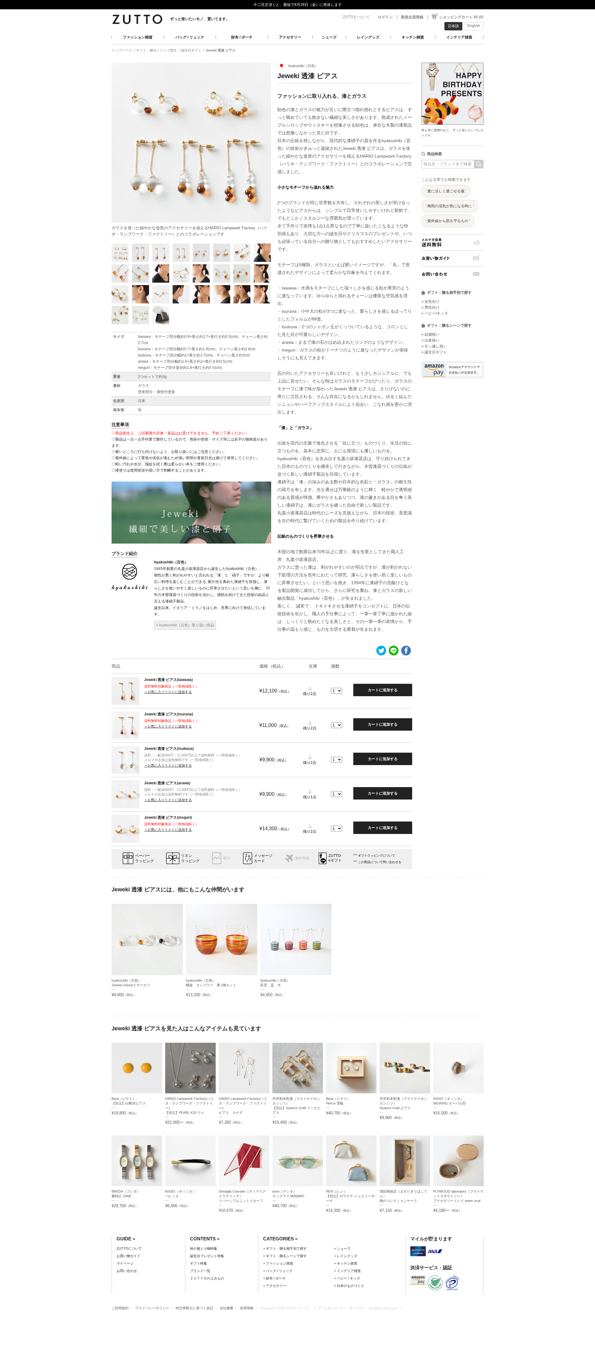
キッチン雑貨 (413, 37)
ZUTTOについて (356, 17)
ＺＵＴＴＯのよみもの (207, 1278)
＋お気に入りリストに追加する (168, 692)
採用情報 (246, 1308)
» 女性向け (430, 301)
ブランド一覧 (200, 1271)
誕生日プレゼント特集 (207, 1256)
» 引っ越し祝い (434, 346)
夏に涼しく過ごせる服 (446, 191)
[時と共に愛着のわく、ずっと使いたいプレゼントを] (452, 61)
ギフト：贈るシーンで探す (156, 50)
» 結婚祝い (430, 334)
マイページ (125, 1263)
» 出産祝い (430, 340)
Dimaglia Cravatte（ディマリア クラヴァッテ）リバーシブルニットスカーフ (242, 1196)
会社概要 (226, 1308)
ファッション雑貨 (137, 37)
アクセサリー (290, 37)
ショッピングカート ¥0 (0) (461, 17)
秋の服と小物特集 (203, 1248)
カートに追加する (383, 690)
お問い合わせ (452, 274)
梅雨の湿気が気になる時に (449, 206)
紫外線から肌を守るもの (447, 221)
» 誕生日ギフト (434, 352)
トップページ (122, 50)
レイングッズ (368, 37)
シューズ (329, 37)
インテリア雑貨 (459, 37)
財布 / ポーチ (242, 37)
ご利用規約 (120, 1308)
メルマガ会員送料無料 (452, 242)
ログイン (385, 17)
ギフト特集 (198, 1263)
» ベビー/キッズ (434, 313)
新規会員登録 (412, 17)
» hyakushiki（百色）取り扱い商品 (185, 625)
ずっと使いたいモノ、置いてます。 (200, 19)
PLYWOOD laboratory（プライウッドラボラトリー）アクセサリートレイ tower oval (458, 1196)
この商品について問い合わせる (379, 862)
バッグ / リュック (189, 37)
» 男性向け (430, 307)
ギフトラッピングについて (376, 855)
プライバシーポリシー (152, 1308)
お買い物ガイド (452, 258)
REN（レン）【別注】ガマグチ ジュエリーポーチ (350, 1196)
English (473, 26)
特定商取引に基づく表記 (194, 1308)
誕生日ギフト (191, 50)
